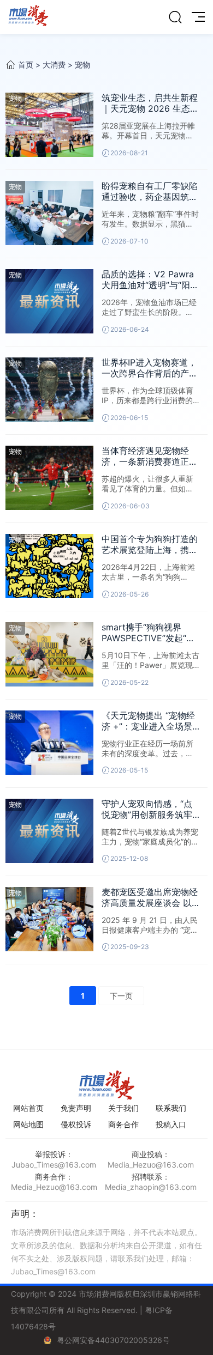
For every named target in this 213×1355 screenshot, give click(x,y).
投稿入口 (171, 1124)
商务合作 (123, 1124)
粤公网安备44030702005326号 (113, 1340)
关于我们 (123, 1108)
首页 (25, 64)
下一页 (121, 995)
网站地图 (28, 1124)
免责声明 (76, 1108)
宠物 (82, 64)
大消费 (54, 64)
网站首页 (28, 1108)
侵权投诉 (76, 1124)
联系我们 (171, 1108)
